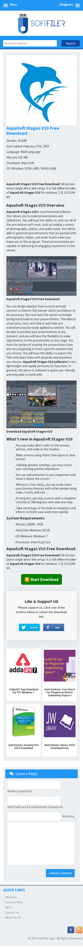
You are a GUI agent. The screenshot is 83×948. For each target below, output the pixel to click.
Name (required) (19, 791)
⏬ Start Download (41, 579)
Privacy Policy (14, 902)
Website (68, 816)
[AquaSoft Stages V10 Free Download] (41, 276)
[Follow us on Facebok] (70, 929)
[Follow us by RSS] (79, 929)
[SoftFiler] (41, 23)
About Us (11, 897)
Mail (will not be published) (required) (35, 807)
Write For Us (13, 917)
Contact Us (12, 912)
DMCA (9, 907)
